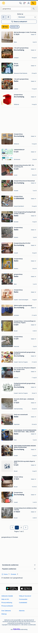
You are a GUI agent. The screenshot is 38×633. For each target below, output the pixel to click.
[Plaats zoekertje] (33, 3)
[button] (24, 3)
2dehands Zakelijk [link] (7, 596)
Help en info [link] (5, 599)
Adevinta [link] (21, 610)
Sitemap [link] (4, 614)
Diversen (13, 27)
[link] (4, 3)
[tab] (3, 17)
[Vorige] (12, 527)
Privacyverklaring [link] (6, 602)
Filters (6, 27)
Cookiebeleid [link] (23, 602)
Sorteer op (20, 14)
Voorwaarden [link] (23, 599)
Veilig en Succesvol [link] (25, 596)
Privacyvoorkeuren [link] (7, 606)
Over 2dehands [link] (6, 610)
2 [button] (21, 527)
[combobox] (16, 8)
